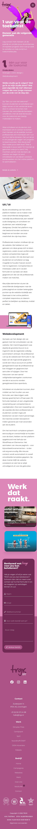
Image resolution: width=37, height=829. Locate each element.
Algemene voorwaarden (18, 823)
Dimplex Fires (18, 727)
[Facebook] (12, 682)
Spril (18, 736)
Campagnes (19, 768)
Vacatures (18, 786)
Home (18, 764)
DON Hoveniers (18, 745)
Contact (18, 791)
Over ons (18, 782)
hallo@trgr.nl (18, 715)
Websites (18, 773)
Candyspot (18, 732)
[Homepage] (6, 5)
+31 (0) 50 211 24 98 (18, 712)
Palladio (18, 750)
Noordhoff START (18, 741)
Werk (18, 777)
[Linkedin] (25, 682)
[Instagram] (18, 682)
